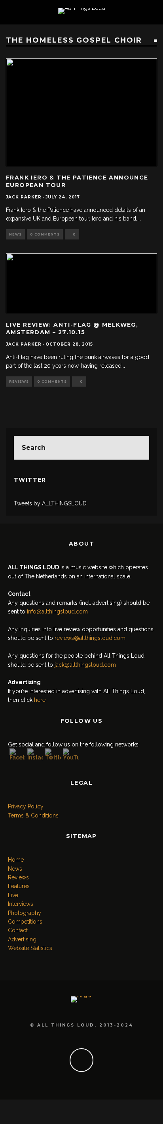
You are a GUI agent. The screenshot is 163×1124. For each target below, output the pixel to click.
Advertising (22, 939)
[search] (137, 448)
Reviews (19, 381)
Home (16, 860)
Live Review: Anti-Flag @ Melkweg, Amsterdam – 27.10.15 (72, 328)
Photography (24, 913)
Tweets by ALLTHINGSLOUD (50, 503)
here (39, 700)
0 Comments (45, 234)
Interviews (20, 904)
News (15, 234)
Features (19, 886)
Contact (18, 930)
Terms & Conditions (33, 815)
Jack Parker (24, 197)
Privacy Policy (26, 806)
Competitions (25, 921)
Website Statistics (30, 948)
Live (13, 895)
